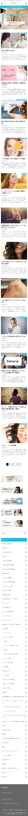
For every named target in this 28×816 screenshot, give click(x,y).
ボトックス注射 (7, 658)
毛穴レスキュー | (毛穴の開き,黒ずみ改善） (14, 721)
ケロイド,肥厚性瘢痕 (7, 611)
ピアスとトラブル (6, 620)
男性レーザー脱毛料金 (9, 683)
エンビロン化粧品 (6, 755)
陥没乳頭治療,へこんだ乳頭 (10, 599)
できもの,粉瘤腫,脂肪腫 (9, 582)
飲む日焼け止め (6, 759)
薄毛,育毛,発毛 (6, 730)
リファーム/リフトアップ (9, 711)
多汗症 (4, 725)
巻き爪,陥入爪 (6, 607)
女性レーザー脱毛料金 (9, 679)
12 (18, 464)
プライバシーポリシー (7, 792)
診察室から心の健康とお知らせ (10, 768)
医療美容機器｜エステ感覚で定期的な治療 (13, 696)
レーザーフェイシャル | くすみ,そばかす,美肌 (14, 716)
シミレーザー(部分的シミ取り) (11, 645)
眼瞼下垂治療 (5, 573)
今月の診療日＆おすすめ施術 (14, 6)
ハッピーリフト (7, 632)
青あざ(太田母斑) (7, 560)
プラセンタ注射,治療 (7, 662)
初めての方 (4, 776)
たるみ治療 (5, 628)
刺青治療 (4, 692)
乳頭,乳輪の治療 (6, 594)
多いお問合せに (6, 742)
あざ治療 (4, 548)
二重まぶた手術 (6, 688)
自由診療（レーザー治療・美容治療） (11, 624)
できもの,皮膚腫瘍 (7, 577)
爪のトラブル (5, 603)
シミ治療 (4, 641)
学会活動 (4, 764)
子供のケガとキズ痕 (7, 586)
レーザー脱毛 (5, 675)
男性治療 (4, 734)
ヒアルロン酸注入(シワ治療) (10, 654)
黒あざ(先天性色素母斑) (9, 569)
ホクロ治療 (5, 666)
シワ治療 (4, 649)
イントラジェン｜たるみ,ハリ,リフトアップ (13, 701)
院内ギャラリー (6, 772)
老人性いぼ (6, 671)
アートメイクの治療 (7, 637)
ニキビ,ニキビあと (7, 616)
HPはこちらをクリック (14, 22)
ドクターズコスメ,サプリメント (10, 751)
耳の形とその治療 (6, 590)
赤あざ (5, 556)
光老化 (3, 747)
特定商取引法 (4, 787)
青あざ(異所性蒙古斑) (8, 565)
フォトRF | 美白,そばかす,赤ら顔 (11, 706)
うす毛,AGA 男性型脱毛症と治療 (10, 738)
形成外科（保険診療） (7, 543)
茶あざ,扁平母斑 (7, 552)
